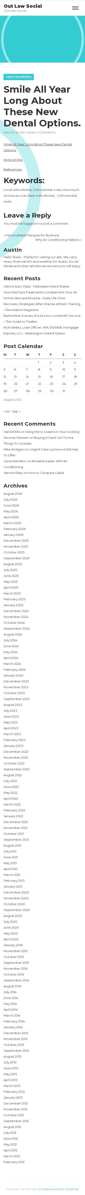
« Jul (7, 411)
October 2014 (14, 974)
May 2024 (11, 652)
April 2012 (10, 1150)
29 (40, 391)
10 (63, 369)
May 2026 (11, 511)
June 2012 (11, 1138)
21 (27, 384)
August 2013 (12, 1056)
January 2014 (13, 1027)
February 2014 (14, 1021)
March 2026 (12, 523)
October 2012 (14, 1115)
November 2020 (16, 898)
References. (13, 169)
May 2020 (11, 933)
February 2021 (14, 880)
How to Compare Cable (46, 473)
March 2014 (12, 1015)
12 (5, 376)
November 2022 (16, 757)
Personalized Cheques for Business (32, 235)
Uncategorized (18, 77)
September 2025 (17, 558)
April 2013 (11, 1080)
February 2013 (14, 1091)
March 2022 (12, 804)
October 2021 (14, 834)
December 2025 (16, 540)
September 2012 (16, 1121)
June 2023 (11, 716)
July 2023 (10, 710)
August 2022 (13, 775)
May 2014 (10, 1004)
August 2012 (12, 1127)
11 (75, 369)
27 (15, 391)
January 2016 (13, 945)
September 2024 (17, 628)
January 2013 (13, 1097)
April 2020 (11, 939)
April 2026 (11, 517)
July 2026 (10, 499)
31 (63, 391)
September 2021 (16, 839)
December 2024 (16, 611)
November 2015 (15, 951)
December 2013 (16, 1033)
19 (5, 384)
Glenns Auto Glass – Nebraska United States (36, 286)
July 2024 (10, 640)
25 (75, 384)
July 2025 (10, 570)
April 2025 (11, 587)
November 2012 (15, 1109)
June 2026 (11, 505)
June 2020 (11, 927)
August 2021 (12, 845)
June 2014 (11, 998)
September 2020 (17, 910)
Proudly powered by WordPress (59, 1189)
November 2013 (16, 1039)
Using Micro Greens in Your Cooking (52, 432)
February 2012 (14, 1162)
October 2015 (14, 957)
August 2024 (13, 634)
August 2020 (13, 916)
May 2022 (10, 792)
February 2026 (15, 529)
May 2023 (11, 722)
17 (63, 376)
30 (52, 391)
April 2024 (11, 658)
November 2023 (16, 687)
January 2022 (13, 816)
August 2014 (12, 986)
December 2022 (16, 751)
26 (5, 391)
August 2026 (13, 493)
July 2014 (10, 992)
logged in (30, 223)
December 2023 (16, 681)
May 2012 (10, 1144)
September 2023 (17, 699)
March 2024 (12, 664)
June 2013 (11, 1068)
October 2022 (14, 763)
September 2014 (16, 980)
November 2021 (15, 828)
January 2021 (13, 886)
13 (15, 376)
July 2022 (10, 781)
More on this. (13, 160)
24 (64, 384)
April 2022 (11, 798)
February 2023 (15, 740)
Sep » (16, 411)
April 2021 (10, 869)
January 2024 (13, 675)
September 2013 (16, 1050)
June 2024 (11, 646)
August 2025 (13, 564)
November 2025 (16, 546)
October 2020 (14, 904)
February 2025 (14, 599)
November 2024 (16, 617)
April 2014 (11, 1009)
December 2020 (16, 892)
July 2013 (10, 1062)
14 (27, 376)
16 (51, 376)
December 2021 (16, 822)
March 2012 (12, 1156)
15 (39, 376)
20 (16, 384)
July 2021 (10, 851)
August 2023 (13, 705)
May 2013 (10, 1074)
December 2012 (16, 1103)
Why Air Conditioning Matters (57, 240)
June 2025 (11, 576)
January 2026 (13, 535)
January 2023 (13, 746)
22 (39, 384)
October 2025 (14, 552)
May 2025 (10, 581)
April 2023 (11, 728)
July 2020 (10, 921)
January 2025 (13, 605)
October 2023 (14, 693)
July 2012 (10, 1132)
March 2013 (12, 1086)
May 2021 (10, 863)
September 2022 (17, 769)
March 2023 (12, 734)
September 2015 (16, 962)
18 (75, 376)
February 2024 (15, 669)
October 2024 (14, 622)
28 (28, 391)
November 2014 (16, 968)
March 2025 (12, 593)
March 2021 (12, 875)
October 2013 (14, 1045)
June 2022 (11, 787)
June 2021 (11, 857)
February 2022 (14, 810)
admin (31, 132)
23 (51, 384)
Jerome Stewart (16, 437)
